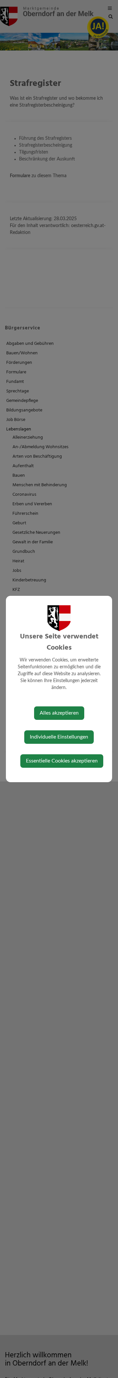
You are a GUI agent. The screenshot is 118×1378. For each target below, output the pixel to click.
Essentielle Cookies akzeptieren (62, 760)
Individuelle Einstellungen (59, 737)
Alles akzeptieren (59, 713)
